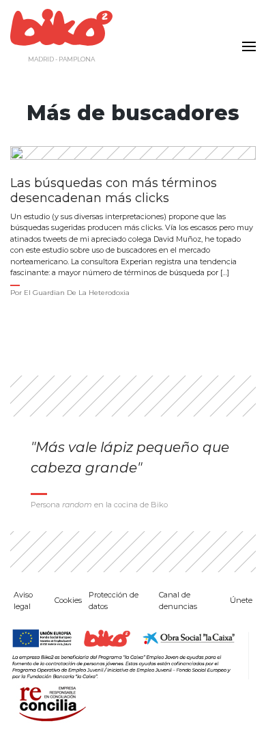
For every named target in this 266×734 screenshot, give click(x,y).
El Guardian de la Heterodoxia (77, 292)
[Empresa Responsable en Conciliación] (49, 702)
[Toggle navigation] (245, 38)
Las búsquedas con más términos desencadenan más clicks (113, 191)
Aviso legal (23, 600)
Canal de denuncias (178, 600)
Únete (241, 600)
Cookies (68, 600)
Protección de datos (113, 600)
